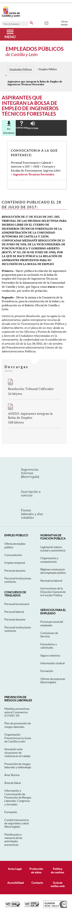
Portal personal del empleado (51, 623)
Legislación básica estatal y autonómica (52, 548)
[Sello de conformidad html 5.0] (31, 906)
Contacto (37, 882)
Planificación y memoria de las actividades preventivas (13, 839)
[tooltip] (46, 22)
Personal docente (14, 570)
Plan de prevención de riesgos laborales (17, 725)
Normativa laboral (51, 580)
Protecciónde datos (36, 870)
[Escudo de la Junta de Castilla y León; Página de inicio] (11, 16)
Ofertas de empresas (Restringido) (52, 680)
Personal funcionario (16, 604)
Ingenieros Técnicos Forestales (33, 174)
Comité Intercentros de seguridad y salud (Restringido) (16, 823)
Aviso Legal (15, 868)
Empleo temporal (14, 562)
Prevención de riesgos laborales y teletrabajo (17, 765)
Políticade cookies (57, 870)
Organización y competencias (49, 560)
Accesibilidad (15, 882)
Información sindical (52, 663)
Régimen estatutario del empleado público (53, 571)
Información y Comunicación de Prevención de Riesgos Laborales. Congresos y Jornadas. (17, 797)
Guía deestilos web (58, 884)
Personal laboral (14, 611)
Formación (46, 670)
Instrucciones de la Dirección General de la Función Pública (53, 592)
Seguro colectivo (50, 655)
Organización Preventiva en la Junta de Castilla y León (17, 738)
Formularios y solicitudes (48, 646)
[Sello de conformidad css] (12, 906)
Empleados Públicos (20, 69)
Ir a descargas (8, 131)
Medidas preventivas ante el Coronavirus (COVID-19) (17, 712)
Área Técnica (11, 775)
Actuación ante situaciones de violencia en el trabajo (17, 753)
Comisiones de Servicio (49, 634)
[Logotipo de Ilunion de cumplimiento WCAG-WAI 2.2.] (55, 907)
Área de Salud (12, 782)
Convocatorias (13, 555)
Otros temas (64, 23)
